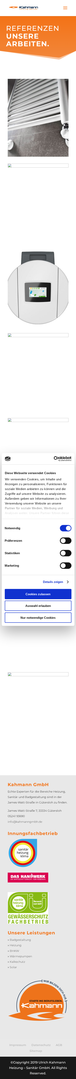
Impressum (17, 1045)
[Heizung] (38, 156)
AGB (59, 1045)
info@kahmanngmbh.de (25, 822)
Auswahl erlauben (38, 605)
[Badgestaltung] (38, 421)
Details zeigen (53, 582)
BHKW (14, 951)
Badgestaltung (20, 940)
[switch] (65, 540)
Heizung (15, 945)
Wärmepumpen (21, 956)
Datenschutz (40, 1045)
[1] (38, 675)
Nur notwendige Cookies (38, 617)
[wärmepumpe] (38, 336)
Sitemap (36, 1051)
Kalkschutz (17, 962)
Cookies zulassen (38, 594)
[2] (38, 325)
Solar (13, 967)
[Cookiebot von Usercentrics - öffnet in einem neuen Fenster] (54, 458)
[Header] (38, 166)
